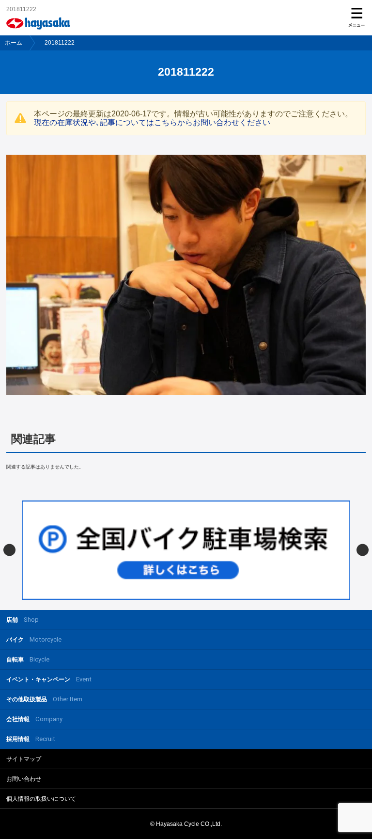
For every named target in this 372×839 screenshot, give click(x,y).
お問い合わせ (23, 778)
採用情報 (30, 738)
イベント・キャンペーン (49, 679)
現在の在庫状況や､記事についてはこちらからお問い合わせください (152, 122)
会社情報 (34, 719)
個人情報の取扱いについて (41, 798)
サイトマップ (23, 759)
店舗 (22, 619)
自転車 (27, 659)
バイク (34, 639)
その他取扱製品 (44, 699)
